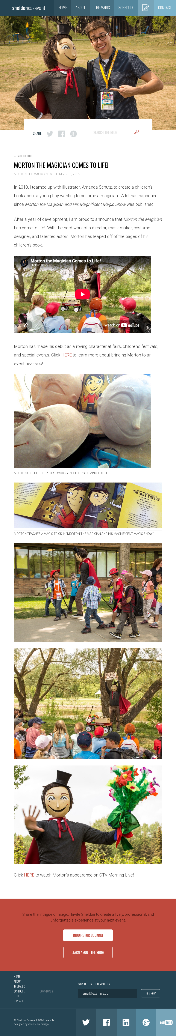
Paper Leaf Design (38, 1023)
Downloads (46, 991)
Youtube (166, 1022)
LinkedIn (126, 1022)
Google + (146, 1022)
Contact (165, 7)
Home (63, 7)
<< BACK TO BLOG (23, 156)
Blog (146, 7)
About (80, 7)
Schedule (126, 7)
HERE (66, 355)
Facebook (106, 1022)
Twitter (85, 1022)
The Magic (102, 7)
